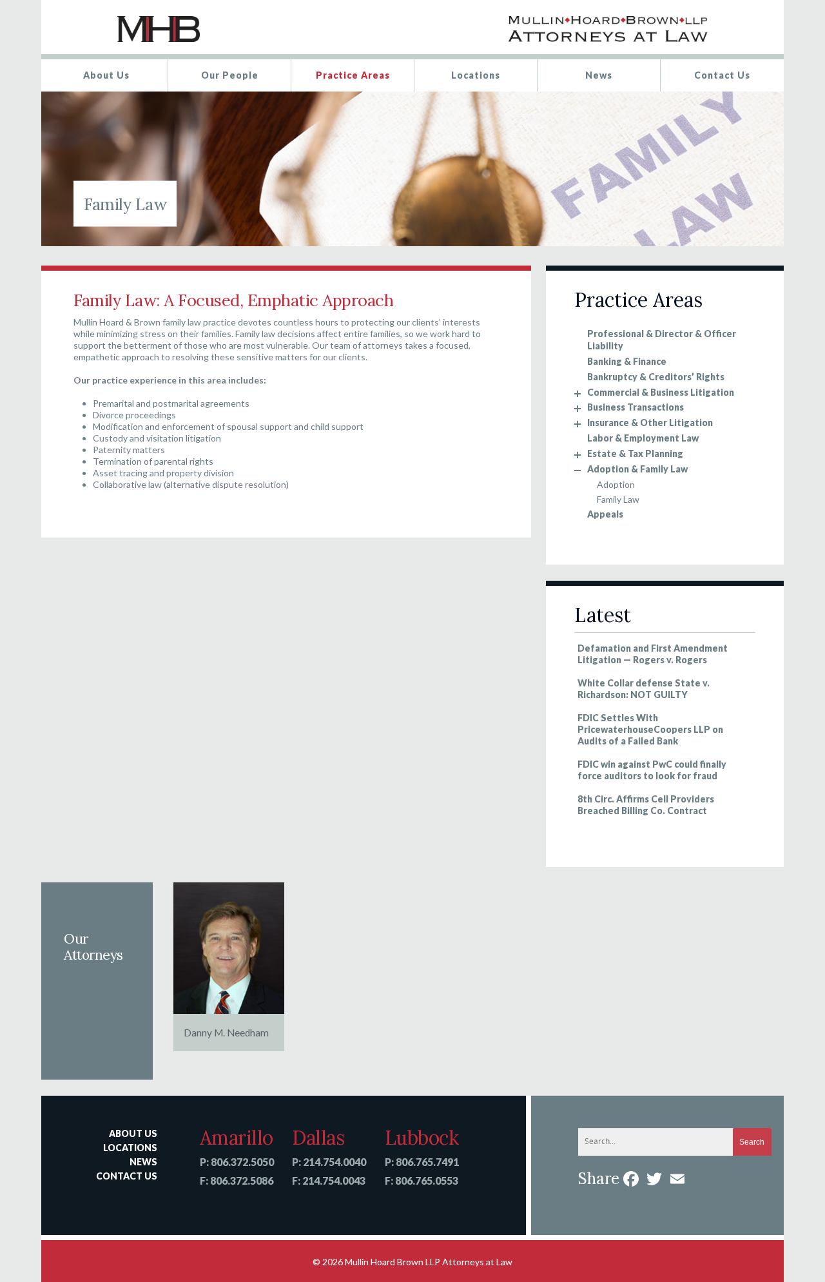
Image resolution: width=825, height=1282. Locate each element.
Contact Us (722, 75)
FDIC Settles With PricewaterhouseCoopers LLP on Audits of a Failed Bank (650, 729)
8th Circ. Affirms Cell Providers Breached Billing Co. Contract (646, 804)
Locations (475, 75)
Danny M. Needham (226, 1032)
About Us (106, 75)
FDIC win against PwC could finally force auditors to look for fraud (652, 770)
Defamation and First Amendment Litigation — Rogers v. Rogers (653, 654)
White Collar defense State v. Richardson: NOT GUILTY (644, 688)
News (598, 75)
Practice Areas (353, 75)
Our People (229, 75)
